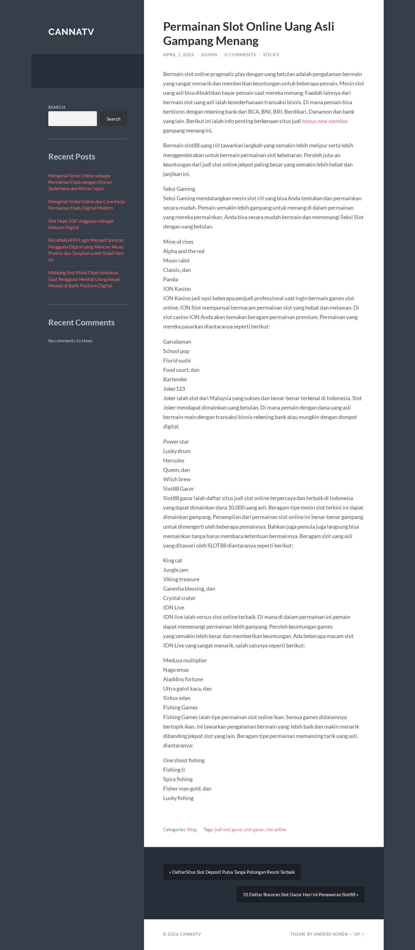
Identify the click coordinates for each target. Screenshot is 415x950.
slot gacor (254, 829)
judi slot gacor (228, 829)
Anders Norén (331, 934)
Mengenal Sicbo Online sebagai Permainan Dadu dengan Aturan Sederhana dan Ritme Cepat (80, 182)
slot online (276, 829)
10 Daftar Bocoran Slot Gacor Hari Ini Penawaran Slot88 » (300, 894)
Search (57, 107)
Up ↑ (359, 934)
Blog (192, 829)
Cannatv (71, 31)
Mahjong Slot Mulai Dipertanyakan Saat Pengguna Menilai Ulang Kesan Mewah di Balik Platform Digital (84, 279)
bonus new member (325, 121)
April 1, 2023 (178, 54)
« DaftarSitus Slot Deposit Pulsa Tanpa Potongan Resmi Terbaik (232, 872)
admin (209, 54)
